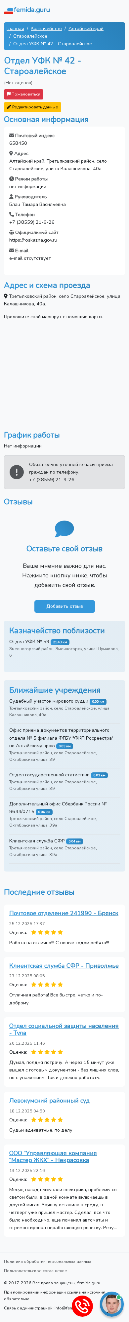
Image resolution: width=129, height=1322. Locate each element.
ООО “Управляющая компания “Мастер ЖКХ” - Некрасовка (53, 1156)
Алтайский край (86, 28)
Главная (15, 28)
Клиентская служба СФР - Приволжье (64, 966)
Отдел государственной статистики (49, 774)
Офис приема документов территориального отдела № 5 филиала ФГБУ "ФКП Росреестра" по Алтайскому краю (61, 738)
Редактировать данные (34, 107)
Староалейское (30, 36)
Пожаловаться (25, 94)
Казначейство (46, 28)
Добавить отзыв (64, 606)
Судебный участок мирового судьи (48, 701)
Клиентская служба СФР (37, 840)
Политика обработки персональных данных (47, 1261)
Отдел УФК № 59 (29, 641)
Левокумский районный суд (49, 1101)
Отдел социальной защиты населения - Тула (64, 1029)
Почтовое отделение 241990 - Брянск (63, 913)
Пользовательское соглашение (35, 1270)
